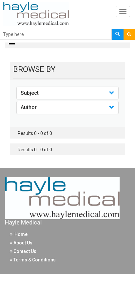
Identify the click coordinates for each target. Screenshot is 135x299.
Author (29, 107)
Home (20, 234)
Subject (30, 93)
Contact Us (24, 251)
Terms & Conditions (34, 259)
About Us (22, 242)
